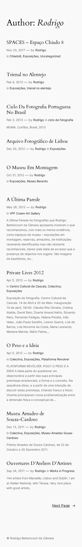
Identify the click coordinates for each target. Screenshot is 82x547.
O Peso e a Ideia (23, 345)
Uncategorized (50, 56)
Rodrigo (40, 50)
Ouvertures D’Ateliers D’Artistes (39, 463)
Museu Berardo (37, 181)
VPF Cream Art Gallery (25, 213)
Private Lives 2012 (25, 272)
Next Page (63, 506)
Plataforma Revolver (55, 359)
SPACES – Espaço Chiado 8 (35, 42)
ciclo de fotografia (60, 120)
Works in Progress (62, 471)
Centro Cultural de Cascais (28, 286)
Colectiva (54, 286)
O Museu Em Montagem (32, 167)
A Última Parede (23, 199)
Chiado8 (15, 56)
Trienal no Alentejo (26, 74)
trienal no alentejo (39, 88)
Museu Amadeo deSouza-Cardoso (25, 416)
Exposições (30, 56)
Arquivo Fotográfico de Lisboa (37, 141)
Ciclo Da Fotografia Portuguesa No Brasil (39, 109)
